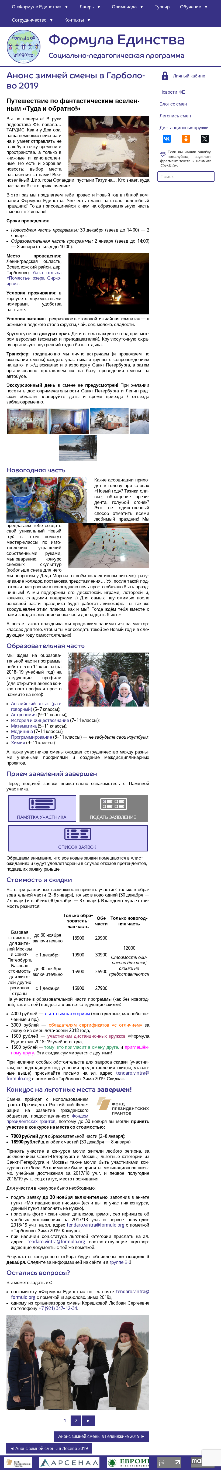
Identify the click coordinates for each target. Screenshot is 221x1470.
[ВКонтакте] (167, 139)
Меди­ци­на (22, 731)
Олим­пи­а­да (124, 6)
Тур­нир (162, 6)
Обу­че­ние (190, 6)
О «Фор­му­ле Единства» (36, 6)
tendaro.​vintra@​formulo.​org (96, 1225)
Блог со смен (173, 104)
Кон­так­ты (74, 20)
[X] (205, 139)
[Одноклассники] (186, 139)
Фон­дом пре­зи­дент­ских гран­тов (47, 1118)
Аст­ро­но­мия (24, 714)
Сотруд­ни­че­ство (29, 20)
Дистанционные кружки (184, 127)
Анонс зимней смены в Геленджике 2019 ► (101, 1436)
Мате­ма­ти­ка (24, 726)
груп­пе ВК (120, 1262)
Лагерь (87, 6)
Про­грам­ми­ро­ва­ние (31, 737)
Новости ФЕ (172, 92)
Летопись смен (175, 115)
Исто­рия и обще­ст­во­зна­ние (40, 720)
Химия (18, 742)
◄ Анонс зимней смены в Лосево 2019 (49, 1448)
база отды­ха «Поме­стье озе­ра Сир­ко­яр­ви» (33, 278)
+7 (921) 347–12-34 (58, 1308)
